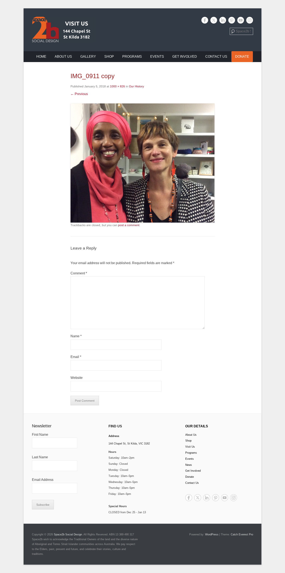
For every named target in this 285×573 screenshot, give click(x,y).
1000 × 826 (117, 86)
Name (76, 336)
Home (41, 56)
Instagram (249, 20)
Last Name (40, 457)
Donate (242, 56)
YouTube (240, 20)
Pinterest (231, 20)
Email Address (42, 479)
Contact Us (216, 56)
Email (76, 357)
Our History (136, 86)
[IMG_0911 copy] (142, 163)
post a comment (128, 225)
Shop (109, 56)
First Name (40, 434)
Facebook (204, 20)
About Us (63, 56)
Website (77, 377)
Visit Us (190, 446)
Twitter (213, 20)
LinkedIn (222, 20)
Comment (79, 273)
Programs (132, 56)
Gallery (88, 56)
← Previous (79, 94)
